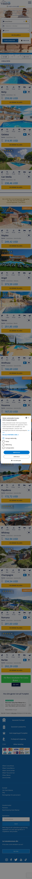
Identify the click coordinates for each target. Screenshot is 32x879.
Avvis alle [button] (17, 456)
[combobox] (26, 418)
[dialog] (16, 440)
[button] (16, 434)
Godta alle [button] (16, 452)
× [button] (28, 417)
